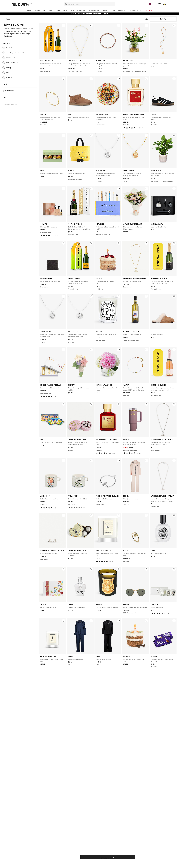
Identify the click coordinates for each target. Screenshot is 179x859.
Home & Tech (12, 63)
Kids (8, 73)
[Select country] (150, 4)
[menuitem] (29, 10)
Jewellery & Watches (15, 53)
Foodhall (10, 48)
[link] (52, 65)
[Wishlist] (159, 4)
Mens (9, 77)
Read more (8, 36)
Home (8, 19)
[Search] (66, 4)
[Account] (154, 4)
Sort (161, 19)
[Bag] (164, 4)
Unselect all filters (11, 105)
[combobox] (91, 4)
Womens (10, 58)
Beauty (10, 68)
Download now (102, 14)
